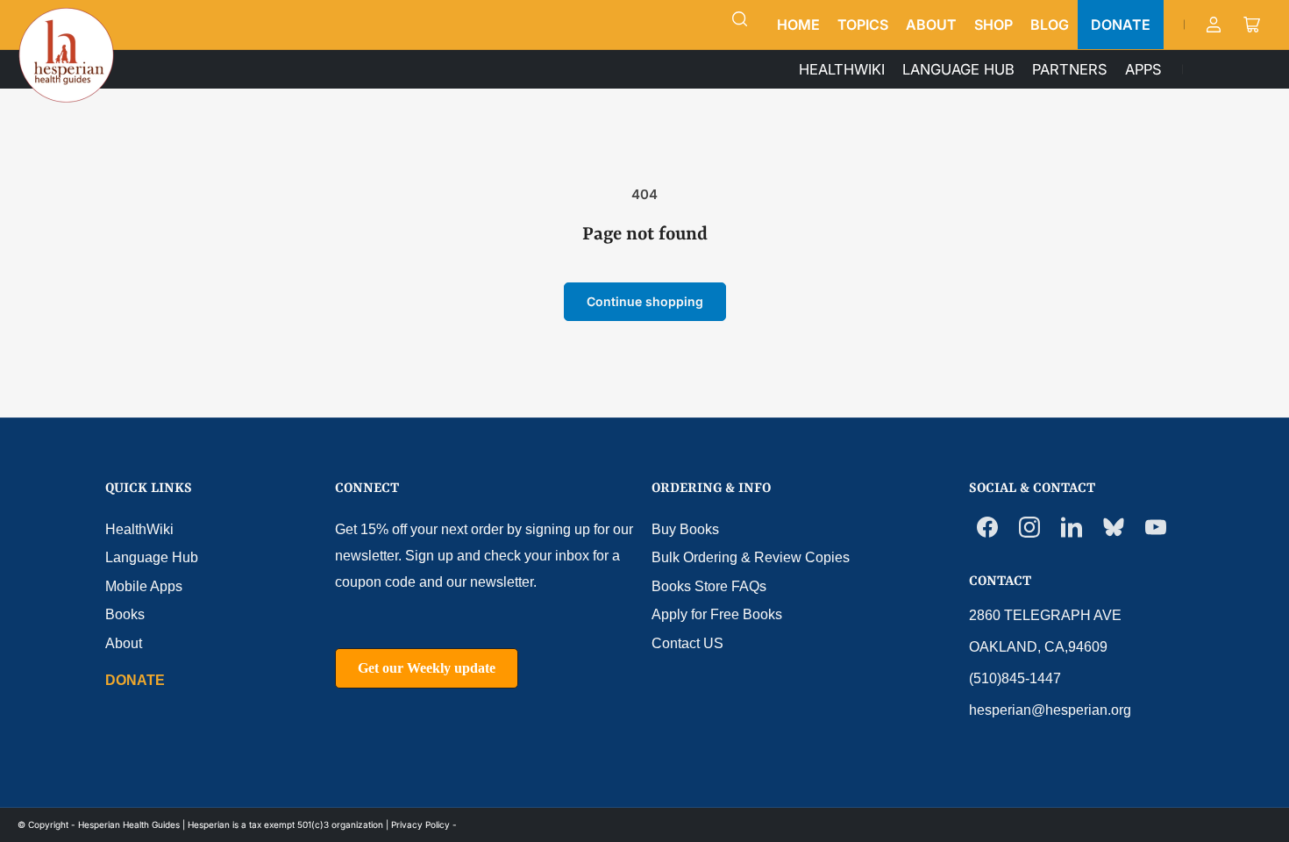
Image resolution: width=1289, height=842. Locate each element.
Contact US (687, 643)
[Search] (740, 19)
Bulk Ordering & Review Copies (751, 557)
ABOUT (931, 24)
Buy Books (685, 529)
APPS (1143, 69)
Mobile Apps (143, 586)
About (123, 643)
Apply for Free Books (717, 614)
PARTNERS (1069, 69)
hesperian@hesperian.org (1050, 710)
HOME (798, 24)
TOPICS (862, 24)
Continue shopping (645, 301)
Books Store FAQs (709, 586)
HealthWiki (139, 529)
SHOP (993, 24)
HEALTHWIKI (842, 69)
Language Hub (151, 557)
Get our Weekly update (426, 667)
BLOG (1049, 24)
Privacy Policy (420, 824)
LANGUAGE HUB (958, 69)
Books (125, 614)
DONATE (1120, 24)
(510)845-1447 (1015, 678)
